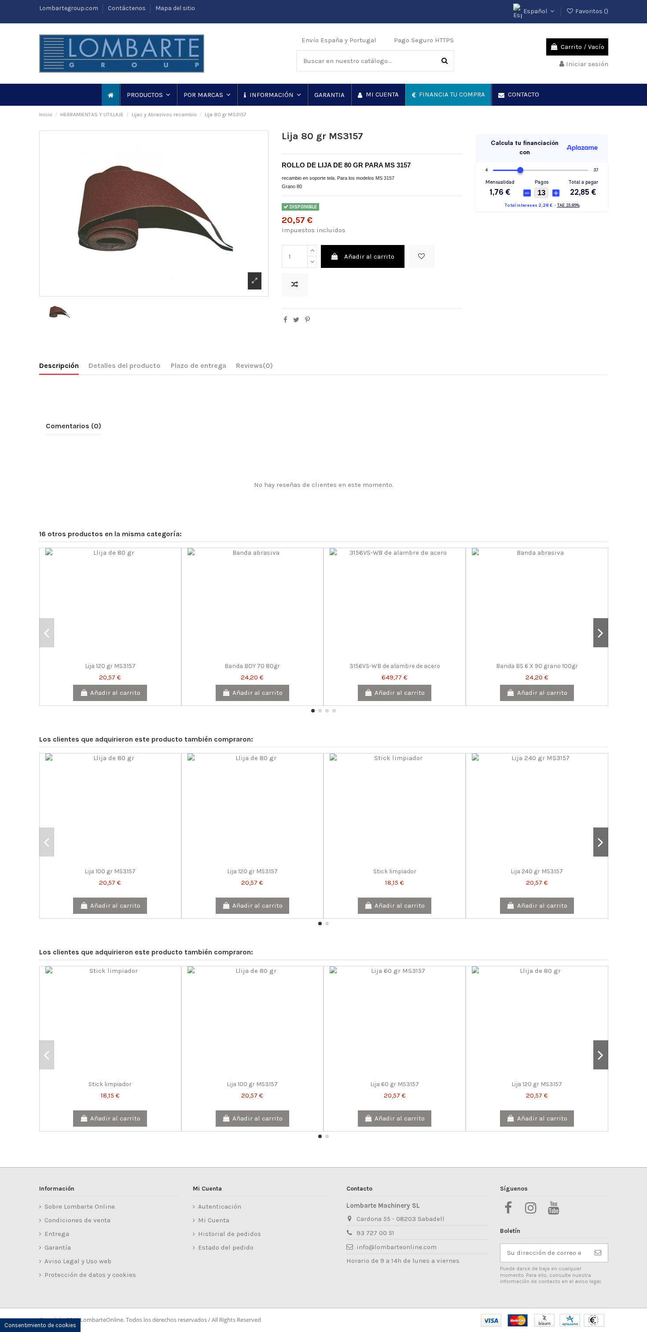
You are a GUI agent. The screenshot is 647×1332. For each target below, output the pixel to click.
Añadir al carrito (369, 256)
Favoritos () (591, 11)
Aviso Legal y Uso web (77, 1261)
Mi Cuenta (213, 1220)
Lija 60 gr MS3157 (394, 1084)
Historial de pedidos (229, 1234)
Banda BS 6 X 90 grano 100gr (537, 666)
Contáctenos (127, 8)
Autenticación (219, 1206)
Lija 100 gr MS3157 (110, 871)
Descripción (59, 365)
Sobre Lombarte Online (79, 1206)
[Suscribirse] (598, 1253)
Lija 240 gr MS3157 (537, 871)
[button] (148, 95)
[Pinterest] (307, 320)
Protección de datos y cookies (90, 1275)
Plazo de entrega (198, 365)
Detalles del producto (124, 365)
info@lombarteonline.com (397, 1247)
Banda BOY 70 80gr (252, 666)
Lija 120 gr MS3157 (110, 666)
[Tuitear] (296, 320)
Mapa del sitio (175, 8)
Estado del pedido (226, 1247)
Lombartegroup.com (69, 8)
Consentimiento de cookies (40, 1325)
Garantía (57, 1247)
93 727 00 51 (375, 1233)
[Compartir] (285, 320)
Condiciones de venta (77, 1220)
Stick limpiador (394, 871)
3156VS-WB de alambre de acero (394, 666)
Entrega (56, 1234)
